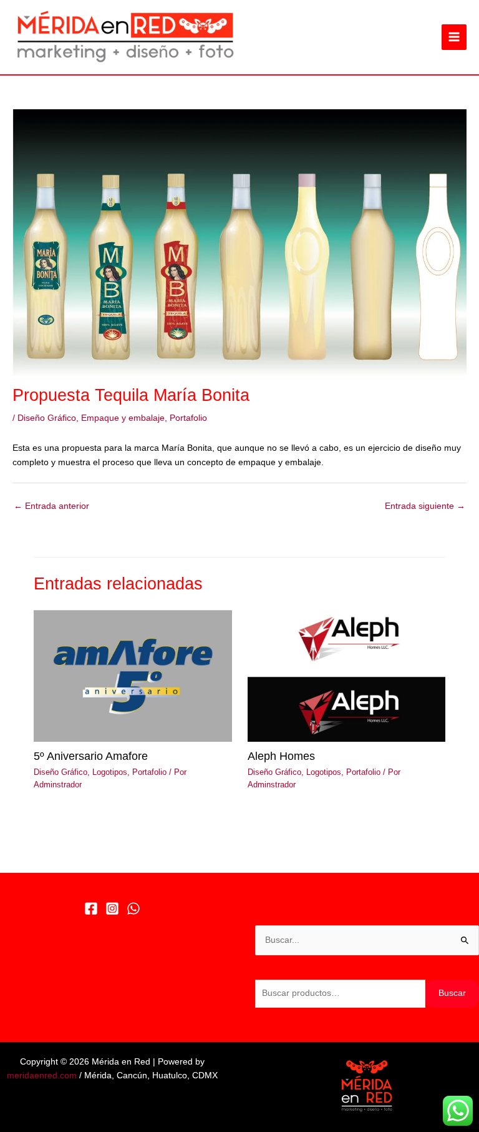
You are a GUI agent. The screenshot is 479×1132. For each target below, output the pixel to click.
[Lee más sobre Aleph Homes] (346, 675)
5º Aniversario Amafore (91, 755)
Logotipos (109, 772)
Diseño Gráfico (46, 418)
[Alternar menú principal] (454, 37)
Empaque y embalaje (123, 418)
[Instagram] (112, 908)
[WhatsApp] (133, 908)
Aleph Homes (281, 755)
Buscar (452, 993)
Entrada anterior (51, 506)
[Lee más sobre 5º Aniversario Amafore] (132, 675)
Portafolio (188, 418)
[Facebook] (91, 908)
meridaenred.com (42, 1075)
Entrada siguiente (425, 506)
